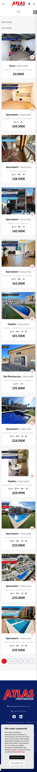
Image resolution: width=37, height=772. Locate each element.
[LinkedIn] (22, 717)
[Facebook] (15, 717)
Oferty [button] (29, 722)
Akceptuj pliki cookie (17, 757)
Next (32, 47)
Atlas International (18, 3)
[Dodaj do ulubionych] (32, 57)
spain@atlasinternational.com (19, 706)
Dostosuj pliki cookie (17, 763)
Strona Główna (15, 722)
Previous (4, 47)
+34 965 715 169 (19, 711)
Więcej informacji (18, 752)
